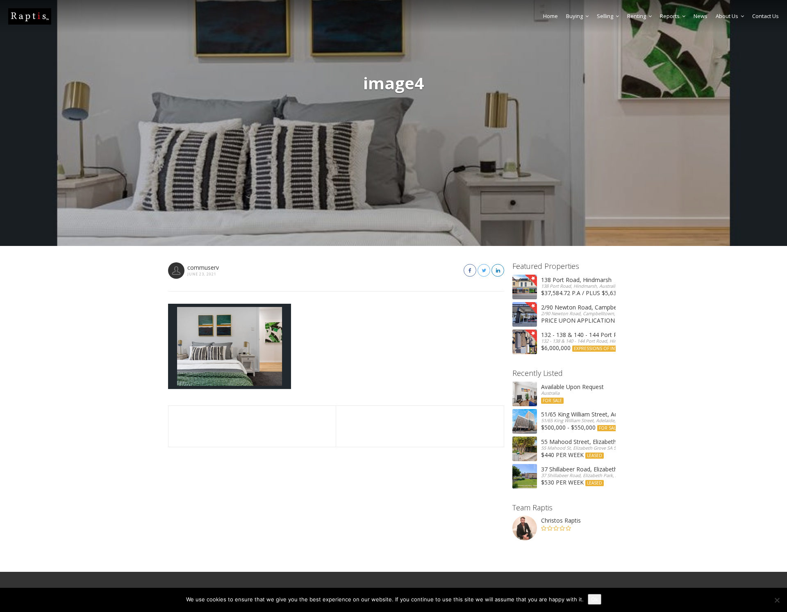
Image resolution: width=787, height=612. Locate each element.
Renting (636, 16)
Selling (605, 16)
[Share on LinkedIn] (497, 270)
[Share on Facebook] (470, 270)
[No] (777, 600)
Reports (670, 16)
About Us (727, 16)
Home (550, 16)
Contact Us (765, 16)
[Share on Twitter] (484, 270)
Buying (574, 16)
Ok (594, 599)
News (700, 16)
